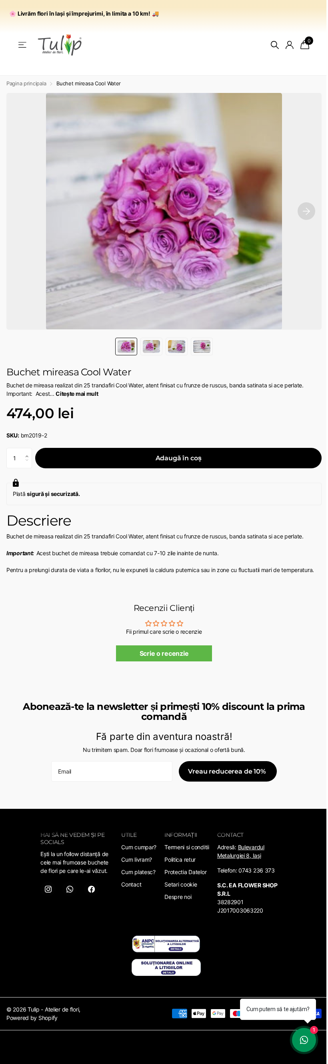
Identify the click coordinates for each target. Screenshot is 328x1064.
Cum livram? (136, 859)
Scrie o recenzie (164, 653)
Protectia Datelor (185, 872)
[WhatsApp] (69, 889)
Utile (128, 834)
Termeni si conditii (186, 847)
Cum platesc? (138, 872)
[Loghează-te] (290, 45)
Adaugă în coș (179, 458)
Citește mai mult (77, 393)
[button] (29, 451)
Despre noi (177, 896)
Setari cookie (180, 884)
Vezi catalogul (23, 45)
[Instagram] (48, 889)
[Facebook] (91, 889)
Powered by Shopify (32, 1017)
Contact (131, 884)
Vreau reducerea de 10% (227, 771)
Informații (180, 834)
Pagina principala (26, 83)
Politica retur (180, 859)
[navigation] (126, 346)
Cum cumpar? (138, 847)
